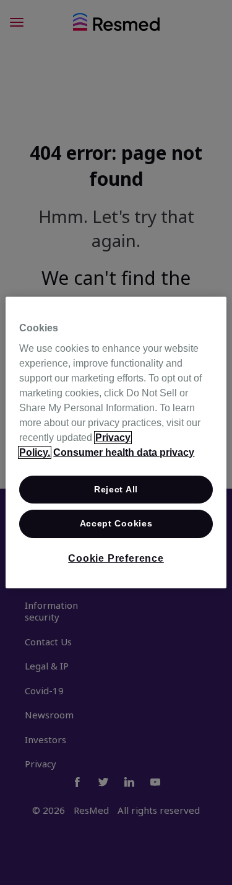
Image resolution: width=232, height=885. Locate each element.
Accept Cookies (116, 524)
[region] (116, 443)
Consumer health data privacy (123, 452)
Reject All (116, 489)
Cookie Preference (116, 558)
